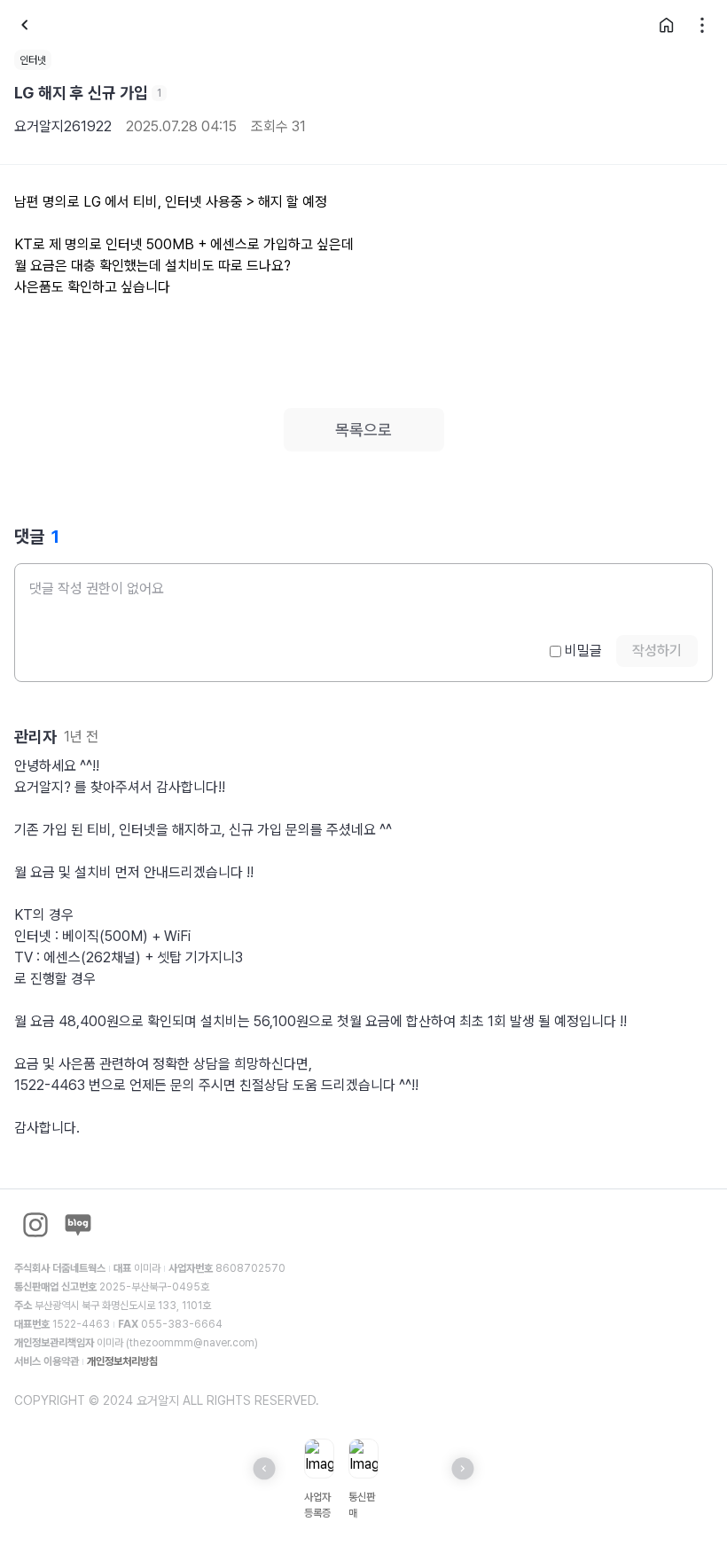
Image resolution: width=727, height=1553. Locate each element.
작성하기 (657, 650)
